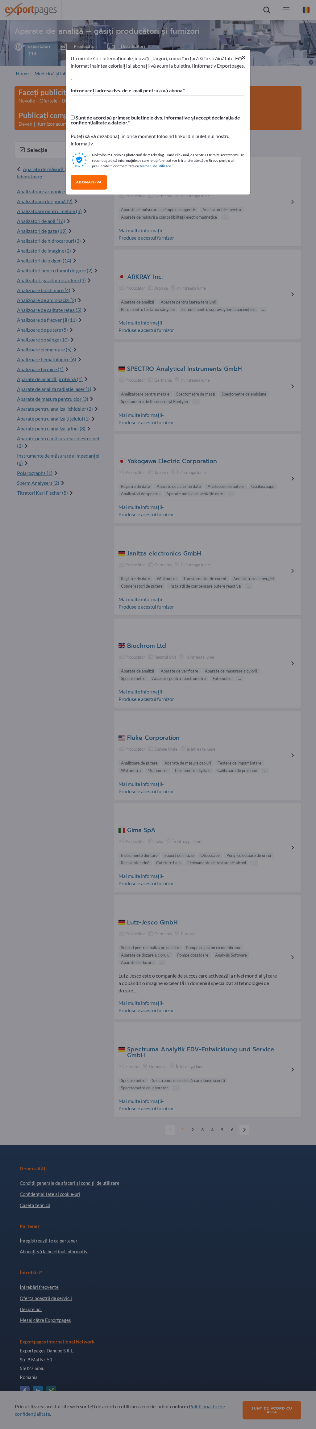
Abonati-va (89, 182)
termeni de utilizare (155, 166)
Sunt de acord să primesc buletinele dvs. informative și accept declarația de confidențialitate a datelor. (155, 120)
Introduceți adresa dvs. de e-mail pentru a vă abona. (127, 90)
